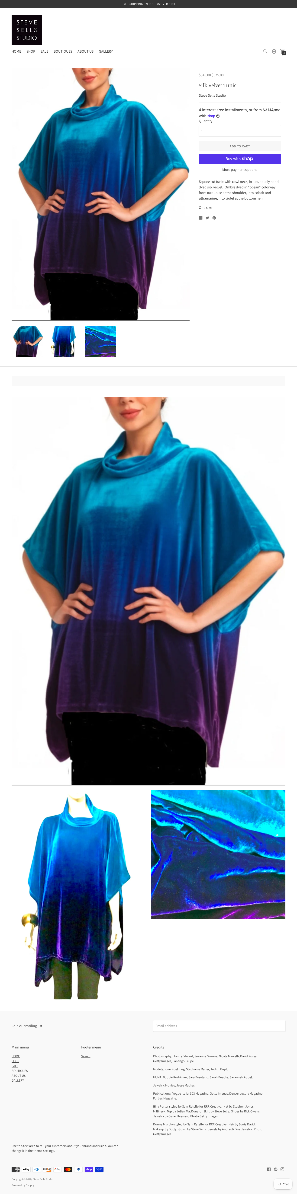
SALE (44, 51)
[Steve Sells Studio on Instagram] (282, 1168)
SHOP (30, 51)
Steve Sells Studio (43, 1179)
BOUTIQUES (63, 51)
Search (85, 1056)
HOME (16, 51)
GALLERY (106, 51)
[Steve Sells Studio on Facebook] (269, 1168)
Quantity (205, 121)
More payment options (239, 170)
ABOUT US (85, 51)
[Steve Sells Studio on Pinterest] (276, 1168)
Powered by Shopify (23, 1185)
